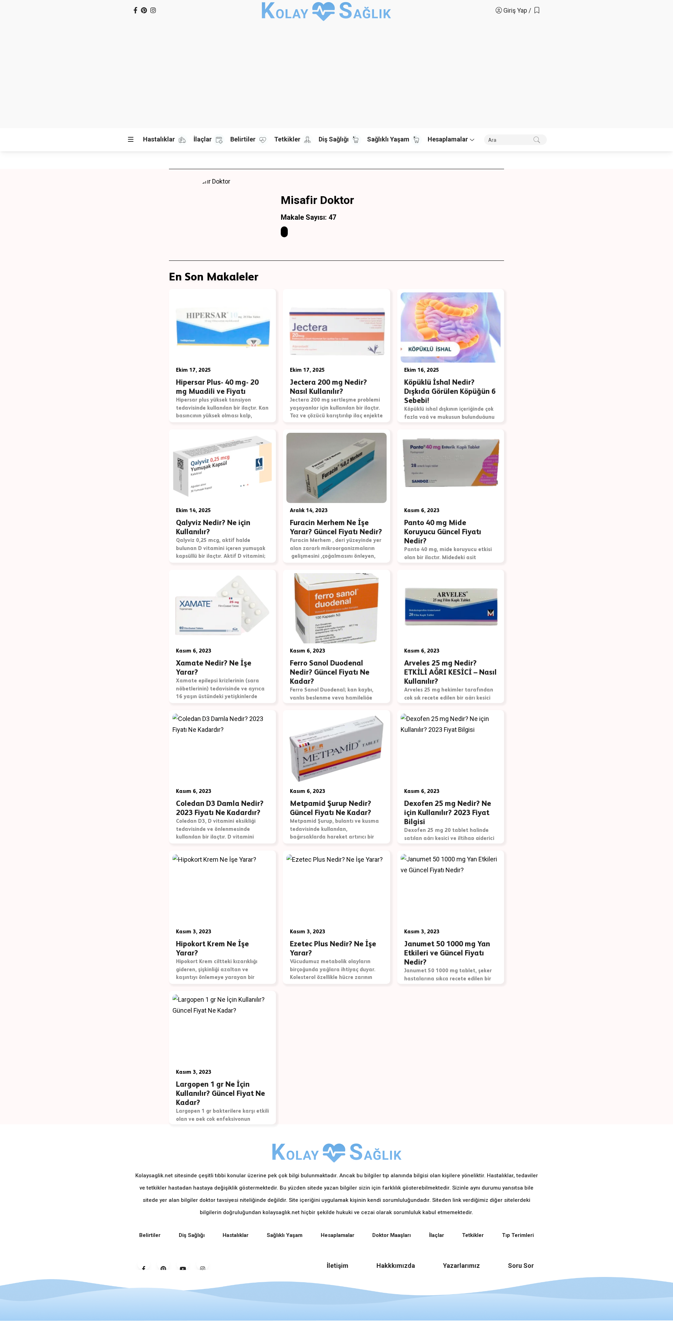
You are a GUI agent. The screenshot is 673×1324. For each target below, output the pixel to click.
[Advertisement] (336, 74)
